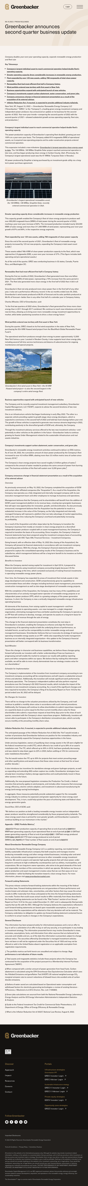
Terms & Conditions (11, 1147)
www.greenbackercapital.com (37, 876)
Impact (8, 1075)
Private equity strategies (55, 1097)
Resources (10, 1081)
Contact (8, 1092)
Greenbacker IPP (51, 1073)
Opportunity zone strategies (56, 1105)
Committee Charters (35, 1147)
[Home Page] (22, 7)
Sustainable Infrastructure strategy (57, 1085)
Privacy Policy (23, 1147)
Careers (8, 1086)
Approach (9, 1070)
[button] (80, 6)
